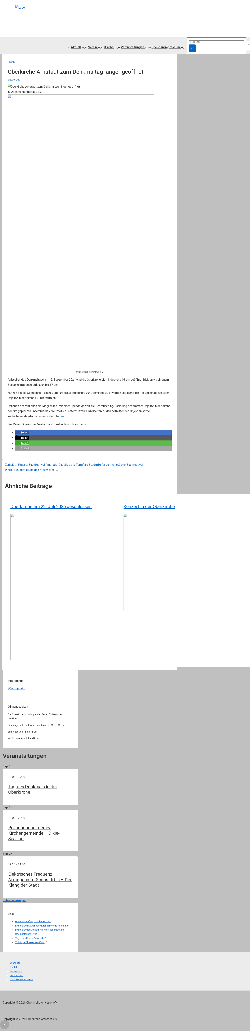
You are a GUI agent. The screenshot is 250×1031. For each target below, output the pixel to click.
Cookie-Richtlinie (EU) (21, 979)
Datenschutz (16, 975)
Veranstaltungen (132, 47)
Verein (92, 47)
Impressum (172, 47)
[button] (22, 432)
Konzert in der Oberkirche (149, 506)
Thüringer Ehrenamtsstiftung (30, 942)
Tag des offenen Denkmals (29, 938)
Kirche (108, 47)
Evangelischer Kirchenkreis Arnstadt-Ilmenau (38, 929)
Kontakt (14, 967)
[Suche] (192, 48)
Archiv (11, 61)
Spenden (158, 47)
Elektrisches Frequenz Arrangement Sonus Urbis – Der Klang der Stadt (40, 880)
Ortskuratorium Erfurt (26, 934)
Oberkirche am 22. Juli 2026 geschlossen (51, 506)
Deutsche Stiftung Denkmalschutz (33, 921)
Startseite (15, 962)
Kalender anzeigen (14, 900)
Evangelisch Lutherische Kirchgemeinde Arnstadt (41, 925)
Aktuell (76, 47)
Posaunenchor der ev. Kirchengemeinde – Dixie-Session (34, 833)
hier (62, 416)
